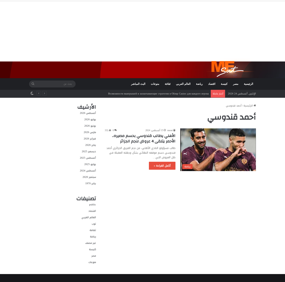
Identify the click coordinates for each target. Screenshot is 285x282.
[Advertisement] (142, 29)
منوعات (155, 83)
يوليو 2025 (90, 164)
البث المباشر (138, 83)
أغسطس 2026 (88, 113)
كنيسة (224, 83)
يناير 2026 (90, 145)
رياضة (199, 83)
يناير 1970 (90, 183)
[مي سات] (231, 68)
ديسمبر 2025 (89, 151)
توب (94, 223)
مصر (235, 83)
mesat (170, 130)
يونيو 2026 (90, 125)
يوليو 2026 (90, 119)
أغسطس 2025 (88, 157)
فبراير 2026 (90, 138)
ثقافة (168, 83)
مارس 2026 (90, 132)
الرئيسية (248, 83)
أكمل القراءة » (162, 165)
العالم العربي (183, 83)
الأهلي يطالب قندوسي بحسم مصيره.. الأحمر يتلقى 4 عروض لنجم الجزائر (143, 138)
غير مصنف (90, 242)
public (92, 204)
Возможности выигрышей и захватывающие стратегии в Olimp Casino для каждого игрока (158, 93)
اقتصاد (211, 83)
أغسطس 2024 (88, 170)
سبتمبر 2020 (89, 177)
